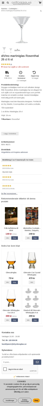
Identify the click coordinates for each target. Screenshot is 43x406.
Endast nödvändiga (25, 400)
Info (7, 238)
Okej (36, 400)
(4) (11, 64)
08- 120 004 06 (11, 340)
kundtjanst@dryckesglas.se (14, 344)
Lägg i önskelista (10, 134)
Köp (14, 238)
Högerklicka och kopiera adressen (14, 152)
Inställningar (10, 400)
